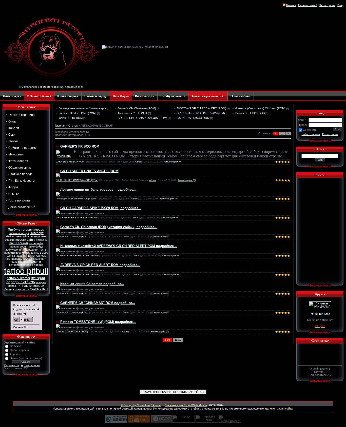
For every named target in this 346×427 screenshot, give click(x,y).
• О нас (11, 121)
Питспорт (37, 233)
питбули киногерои (30, 286)
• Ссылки (12, 194)
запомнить (310, 129)
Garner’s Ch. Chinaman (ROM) (137, 108)
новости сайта (24, 239)
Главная (291, 5)
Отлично (15, 346)
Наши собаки (18, 243)
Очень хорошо (19, 350)
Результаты (11, 365)
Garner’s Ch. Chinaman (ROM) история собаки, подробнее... (108, 227)
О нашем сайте (240, 96)
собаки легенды (19, 233)
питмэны (41, 239)
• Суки (10, 134)
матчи (32, 243)
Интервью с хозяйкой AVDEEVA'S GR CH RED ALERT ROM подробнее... (118, 246)
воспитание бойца (31, 246)
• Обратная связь (18, 167)
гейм (40, 243)
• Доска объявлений (20, 207)
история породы (33, 229)
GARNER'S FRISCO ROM (193, 117)
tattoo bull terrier (25, 255)
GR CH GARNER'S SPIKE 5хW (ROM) (201, 113)
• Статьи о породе (19, 174)
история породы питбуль (25, 280)
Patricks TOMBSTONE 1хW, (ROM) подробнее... (98, 322)
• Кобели (12, 128)
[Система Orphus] (26, 329)
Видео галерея (145, 96)
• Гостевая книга (18, 200)
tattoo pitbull (26, 271)
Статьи (73, 125)
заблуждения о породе (20, 249)
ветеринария (17, 264)
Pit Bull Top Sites (320, 313)
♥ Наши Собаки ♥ (39, 96)
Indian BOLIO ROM (71, 117)
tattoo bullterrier (18, 278)
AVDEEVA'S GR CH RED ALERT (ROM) (201, 108)
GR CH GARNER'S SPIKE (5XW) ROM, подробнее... (100, 208)
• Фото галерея (17, 161)
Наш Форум (121, 96)
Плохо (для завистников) (26, 358)
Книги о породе (68, 96)
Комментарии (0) (172, 161)
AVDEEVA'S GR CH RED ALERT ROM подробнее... (100, 265)
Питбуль (14, 229)
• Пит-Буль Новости (20, 180)
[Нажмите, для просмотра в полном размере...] (58, 176)
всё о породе (34, 264)
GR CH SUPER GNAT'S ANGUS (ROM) (142, 117)
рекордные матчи (29, 261)
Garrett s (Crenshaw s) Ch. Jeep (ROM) (260, 108)
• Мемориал (15, 154)
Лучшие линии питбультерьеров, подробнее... (98, 189)
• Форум (12, 187)
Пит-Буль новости (172, 96)
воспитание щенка (27, 252)
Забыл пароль (311, 134)
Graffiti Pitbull (39, 289)
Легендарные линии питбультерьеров (83, 108)
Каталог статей (307, 5)
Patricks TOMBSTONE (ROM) (78, 113)
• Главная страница (20, 115)
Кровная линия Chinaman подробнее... (92, 284)
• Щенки (12, 141)
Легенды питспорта (16, 289)
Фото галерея (12, 96)
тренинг (14, 246)
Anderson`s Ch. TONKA (132, 113)
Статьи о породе (95, 96)
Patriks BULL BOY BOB (250, 113)
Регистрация (330, 134)
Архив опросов (30, 365)
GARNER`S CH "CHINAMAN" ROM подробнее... (97, 303)
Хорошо (15, 354)
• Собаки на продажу (21, 148)
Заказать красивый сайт (208, 96)
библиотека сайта (17, 236)
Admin (138, 161)
